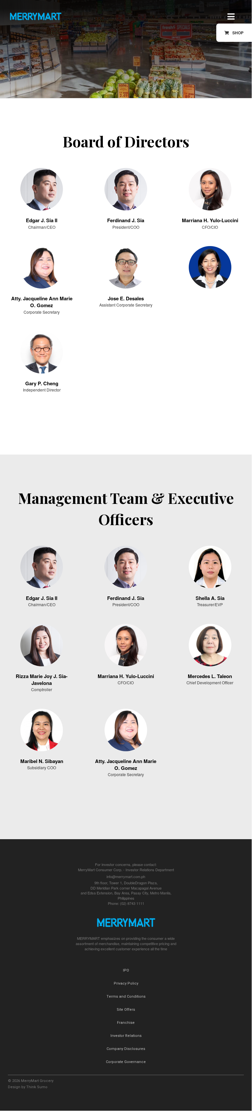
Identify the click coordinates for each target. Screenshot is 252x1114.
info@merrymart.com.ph (126, 876)
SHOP (237, 33)
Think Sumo (37, 1087)
